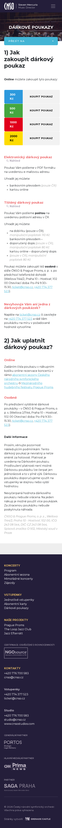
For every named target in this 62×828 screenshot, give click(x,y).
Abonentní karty (15, 604)
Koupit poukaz (41, 96)
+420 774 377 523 (20, 318)
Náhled (15, 160)
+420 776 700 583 (16, 673)
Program (10, 570)
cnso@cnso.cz (13, 677)
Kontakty (12, 668)
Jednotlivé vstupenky (19, 599)
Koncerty (12, 565)
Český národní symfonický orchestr (21, 5)
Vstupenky (13, 594)
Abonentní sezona (16, 574)
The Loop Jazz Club (17, 629)
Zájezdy (9, 582)
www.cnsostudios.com (19, 723)
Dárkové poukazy (16, 608)
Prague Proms (14, 625)
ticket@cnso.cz (22, 287)
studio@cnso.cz (15, 719)
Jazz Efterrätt (13, 633)
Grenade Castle (42, 818)
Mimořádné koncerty (18, 578)
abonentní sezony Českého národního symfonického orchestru (27, 379)
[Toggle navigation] (53, 6)
